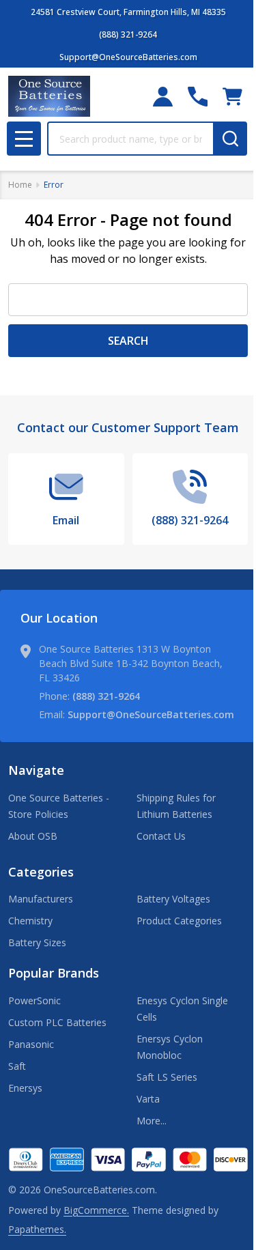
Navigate (36, 770)
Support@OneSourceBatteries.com (151, 714)
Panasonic (31, 1044)
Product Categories (179, 920)
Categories (41, 872)
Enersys (25, 1087)
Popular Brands (53, 973)
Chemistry (30, 920)
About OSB (32, 835)
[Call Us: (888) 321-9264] (197, 96)
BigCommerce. (96, 1210)
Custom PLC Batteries (57, 1022)
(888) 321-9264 (106, 696)
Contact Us (161, 835)
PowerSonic (34, 1000)
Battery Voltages (173, 898)
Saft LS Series (167, 1076)
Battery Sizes (37, 942)
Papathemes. (37, 1229)
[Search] (230, 139)
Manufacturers (40, 898)
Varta (148, 1098)
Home (20, 184)
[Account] (162, 96)
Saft (17, 1066)
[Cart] (232, 96)
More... (152, 1120)
